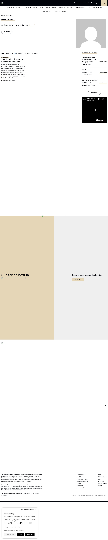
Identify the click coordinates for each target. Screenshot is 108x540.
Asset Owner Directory (13, 7)
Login (96, 3)
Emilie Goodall (4, 80)
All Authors (6, 31)
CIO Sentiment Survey (30, 7)
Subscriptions (46, 11)
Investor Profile (51, 7)
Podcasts (70, 7)
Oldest (28, 53)
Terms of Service (85, 495)
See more (94, 93)
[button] (104, 3)
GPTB (41, 7)
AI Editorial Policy (102, 495)
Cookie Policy (93, 495)
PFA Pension (86, 70)
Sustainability (97, 7)
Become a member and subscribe (83, 3)
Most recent (19, 53)
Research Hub (80, 7)
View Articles (103, 61)
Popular (35, 53)
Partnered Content (60, 11)
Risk (89, 7)
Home (2, 15)
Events (61, 7)
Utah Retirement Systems (89, 80)
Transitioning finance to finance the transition (12, 60)
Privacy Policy (76, 495)
